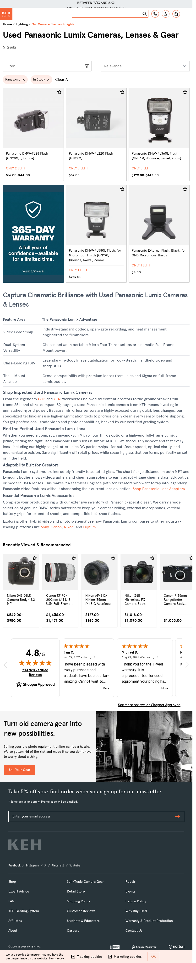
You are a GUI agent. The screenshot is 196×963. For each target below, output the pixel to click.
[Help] (155, 14)
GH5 (41, 399)
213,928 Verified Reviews (36, 672)
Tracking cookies (89, 957)
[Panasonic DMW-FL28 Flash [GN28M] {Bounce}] (33, 134)
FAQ (11, 901)
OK (153, 956)
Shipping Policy (78, 901)
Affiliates (15, 921)
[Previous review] (5, 664)
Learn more (56, 958)
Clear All (62, 79)
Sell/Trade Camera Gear (85, 882)
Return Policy (135, 901)
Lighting (22, 24)
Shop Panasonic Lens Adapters (159, 489)
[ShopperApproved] (144, 947)
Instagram (32, 865)
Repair (130, 882)
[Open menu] (186, 14)
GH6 (57, 399)
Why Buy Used (136, 911)
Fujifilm (89, 527)
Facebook (14, 865)
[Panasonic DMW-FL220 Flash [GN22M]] (96, 134)
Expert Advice (18, 891)
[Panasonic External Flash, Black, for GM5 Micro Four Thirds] (159, 233)
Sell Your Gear (19, 770)
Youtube (75, 865)
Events (130, 891)
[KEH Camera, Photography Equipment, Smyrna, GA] (114, 947)
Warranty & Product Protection (149, 921)
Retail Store (76, 891)
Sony (45, 527)
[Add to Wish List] (59, 92)
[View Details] (21, 582)
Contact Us (133, 931)
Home (7, 24)
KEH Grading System (23, 911)
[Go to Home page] (6, 14)
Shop (12, 882)
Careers (73, 931)
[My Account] (165, 14)
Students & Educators (83, 921)
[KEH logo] (24, 844)
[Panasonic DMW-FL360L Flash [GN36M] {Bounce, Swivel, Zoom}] (159, 134)
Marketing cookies (128, 957)
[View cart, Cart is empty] (176, 14)
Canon (56, 527)
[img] (35, 663)
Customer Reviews (81, 911)
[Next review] (187, 664)
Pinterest (58, 865)
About (12, 931)
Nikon (69, 527)
